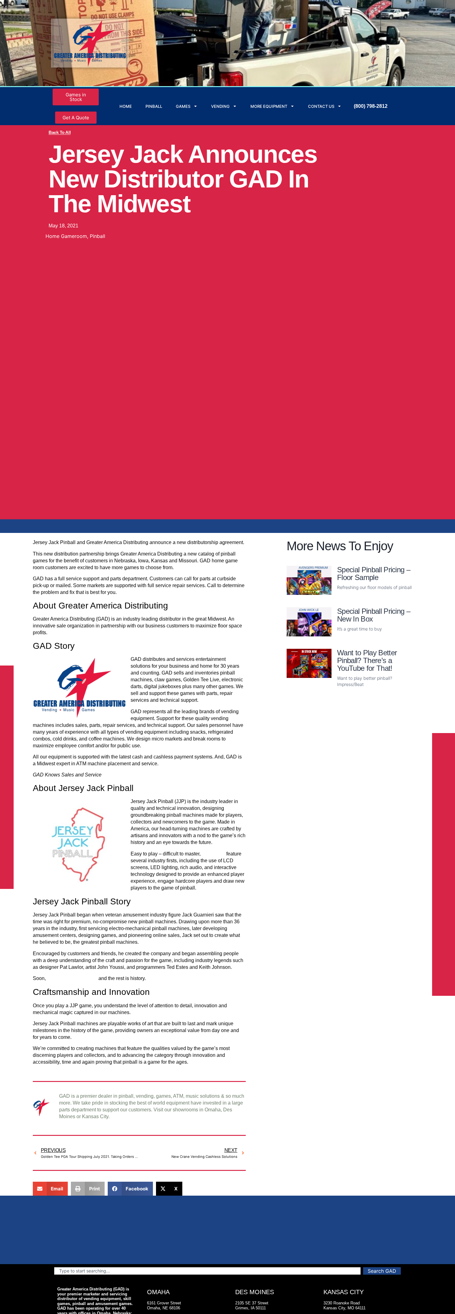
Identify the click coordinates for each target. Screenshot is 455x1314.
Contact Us (321, 106)
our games (213, 853)
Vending (220, 106)
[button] (50, 1189)
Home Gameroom (66, 236)
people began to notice (72, 978)
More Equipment (268, 106)
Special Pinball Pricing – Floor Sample (373, 573)
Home (125, 106)
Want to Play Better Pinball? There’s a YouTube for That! (367, 660)
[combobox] (207, 1271)
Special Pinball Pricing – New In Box (373, 615)
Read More (350, 597)
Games (183, 106)
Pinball (153, 106)
